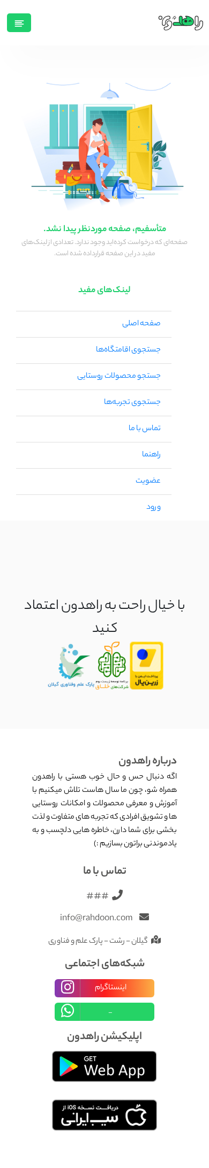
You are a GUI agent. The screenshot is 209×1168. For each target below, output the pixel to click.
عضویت (148, 481)
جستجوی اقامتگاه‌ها (128, 350)
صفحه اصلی (141, 324)
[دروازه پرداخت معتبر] (147, 666)
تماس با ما (145, 429)
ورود (153, 507)
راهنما (151, 455)
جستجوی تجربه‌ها (132, 402)
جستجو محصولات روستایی (119, 376)
